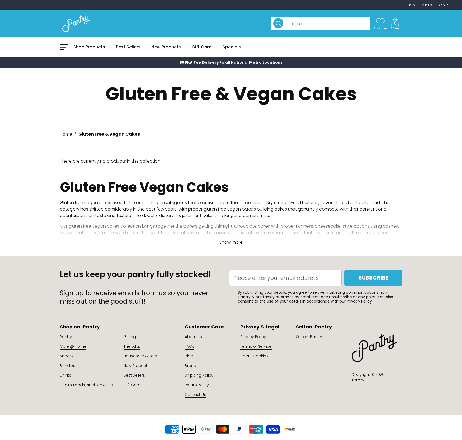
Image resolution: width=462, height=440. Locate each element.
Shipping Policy (199, 375)
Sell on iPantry (309, 336)
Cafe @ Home (73, 346)
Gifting (130, 336)
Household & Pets (140, 356)
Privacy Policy (359, 301)
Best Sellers (134, 375)
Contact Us (195, 394)
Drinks (65, 375)
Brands (191, 365)
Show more (231, 242)
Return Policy (197, 385)
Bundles (67, 365)
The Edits (132, 346)
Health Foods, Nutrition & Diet (87, 385)
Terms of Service (256, 346)
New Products (136, 365)
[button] (394, 23)
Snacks (67, 356)
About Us (193, 336)
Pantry (66, 336)
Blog (189, 356)
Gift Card (132, 385)
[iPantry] (76, 23)
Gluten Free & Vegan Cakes (109, 134)
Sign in (443, 5)
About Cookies (254, 356)
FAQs (189, 346)
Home (66, 134)
